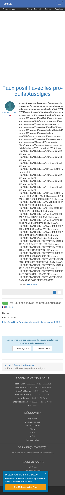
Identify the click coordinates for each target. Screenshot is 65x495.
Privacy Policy (32, 440)
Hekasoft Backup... (24, 394)
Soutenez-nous (32, 425)
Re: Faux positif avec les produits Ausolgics (35, 302)
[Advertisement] (32, 45)
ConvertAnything (33, 470)
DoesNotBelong (23, 391)
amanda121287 (9, 112)
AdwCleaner (31, 284)
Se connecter (43, 348)
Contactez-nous (9, 9)
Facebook (59, 9)
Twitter (47, 9)
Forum (17, 365)
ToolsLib (7, 3)
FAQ (32, 432)
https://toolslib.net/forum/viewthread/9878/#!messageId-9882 (31, 322)
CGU (32, 436)
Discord (37, 9)
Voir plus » (32, 405)
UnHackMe (19, 387)
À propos (32, 418)
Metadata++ (23, 398)
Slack (29, 9)
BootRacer (20, 384)
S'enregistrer (22, 348)
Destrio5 (9, 307)
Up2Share (32, 467)
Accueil (8, 365)
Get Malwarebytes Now (25, 487)
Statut (32, 429)
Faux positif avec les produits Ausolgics (32, 91)
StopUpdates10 (20, 402)
